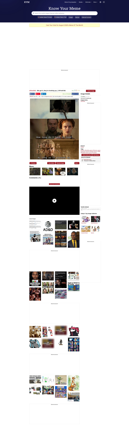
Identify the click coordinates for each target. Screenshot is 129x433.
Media (81, 2)
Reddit (82, 147)
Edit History (96, 155)
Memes (77, 17)
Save (38, 93)
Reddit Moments (87, 159)
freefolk (82, 150)
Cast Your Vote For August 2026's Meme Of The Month (64, 25)
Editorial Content (86, 17)
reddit (98, 151)
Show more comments (54, 184)
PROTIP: (31, 96)
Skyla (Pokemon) (94, 223)
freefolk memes (93, 151)
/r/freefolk (32, 90)
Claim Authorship (87, 155)
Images (71, 17)
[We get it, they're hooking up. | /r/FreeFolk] (54, 129)
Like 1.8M (75, 93)
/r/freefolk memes (85, 152)
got (90, 152)
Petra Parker (83, 223)
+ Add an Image (90, 90)
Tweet (44, 93)
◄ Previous (33, 163)
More (95, 2)
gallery (51, 96)
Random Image (60, 163)
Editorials (88, 2)
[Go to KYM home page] (26, 2)
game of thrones (93, 150)
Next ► (77, 163)
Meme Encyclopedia (70, 2)
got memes (94, 152)
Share (32, 93)
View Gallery (51, 163)
